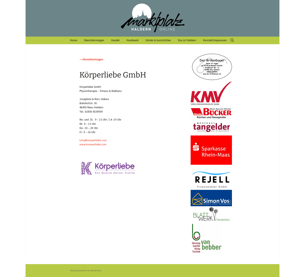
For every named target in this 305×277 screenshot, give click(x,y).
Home (73, 40)
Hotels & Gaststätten (158, 40)
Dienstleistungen (94, 40)
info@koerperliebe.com (93, 140)
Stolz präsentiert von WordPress (85, 270)
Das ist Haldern (187, 40)
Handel (115, 40)
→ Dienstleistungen (91, 59)
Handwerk (132, 40)
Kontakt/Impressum (215, 40)
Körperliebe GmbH (112, 75)
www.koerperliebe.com (92, 144)
